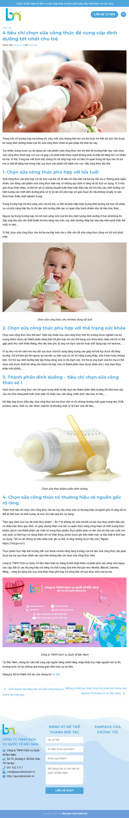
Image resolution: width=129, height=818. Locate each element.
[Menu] (123, 14)
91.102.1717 (15, 767)
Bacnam (33, 45)
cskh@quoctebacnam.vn (20, 771)
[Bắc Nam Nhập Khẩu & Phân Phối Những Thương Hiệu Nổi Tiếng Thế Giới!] (12, 14)
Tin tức (7, 28)
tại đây (56, 674)
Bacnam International (74, 813)
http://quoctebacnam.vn (20, 776)
